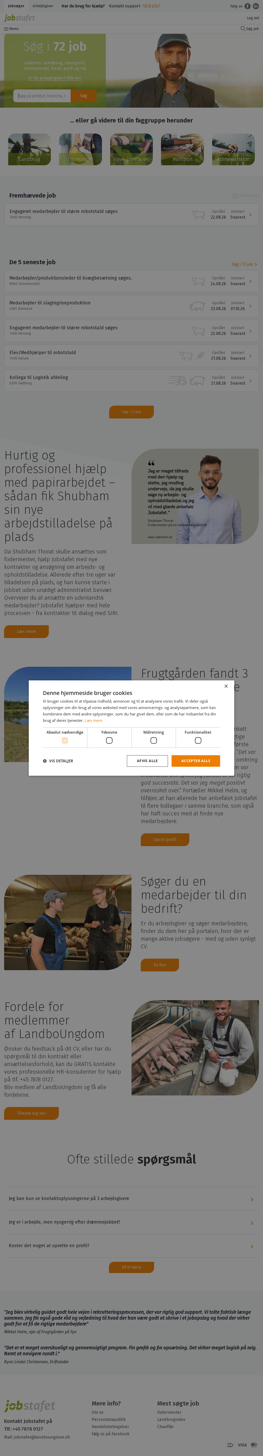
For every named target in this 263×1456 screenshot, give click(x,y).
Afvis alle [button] (147, 760)
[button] (58, 761)
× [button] (226, 686)
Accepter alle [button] (195, 760)
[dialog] (131, 728)
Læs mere (93, 720)
